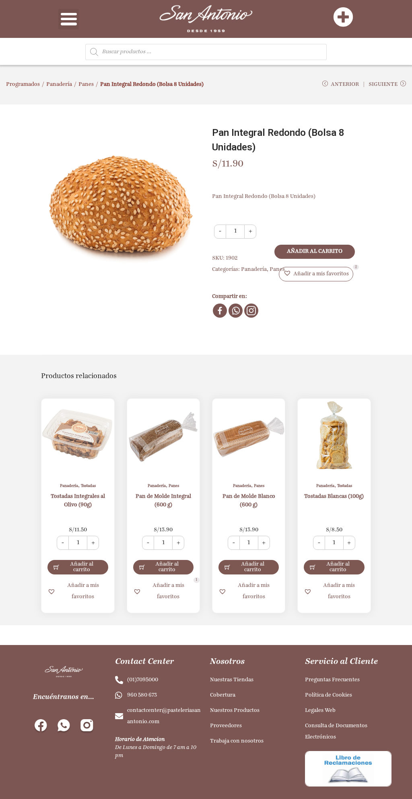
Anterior (345, 84)
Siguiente (383, 84)
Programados (23, 84)
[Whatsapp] (236, 311)
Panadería (59, 84)
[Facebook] (220, 311)
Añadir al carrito (314, 251)
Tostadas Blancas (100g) (334, 496)
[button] (316, 274)
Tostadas (88, 486)
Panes (86, 84)
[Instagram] (251, 311)
